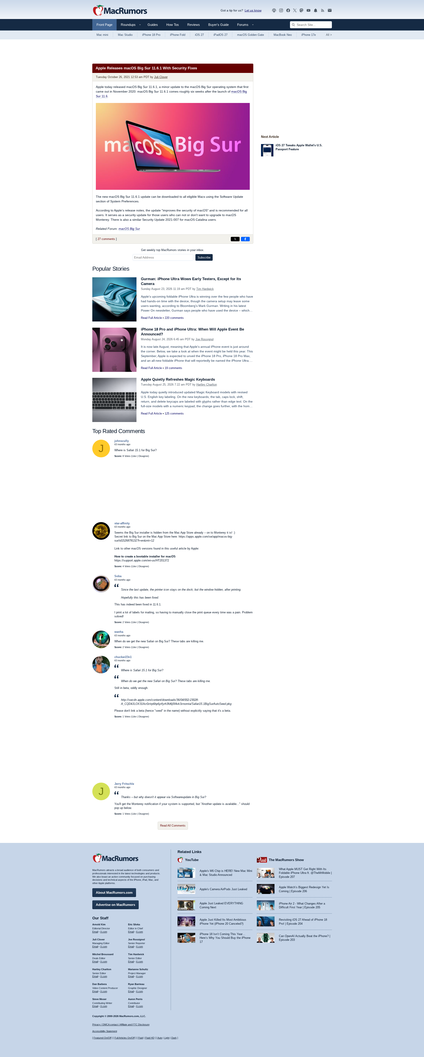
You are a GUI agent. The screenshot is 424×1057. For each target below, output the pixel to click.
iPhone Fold (177, 34)
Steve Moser (99, 999)
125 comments (174, 413)
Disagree (143, 456)
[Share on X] (235, 239)
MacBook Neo (283, 34)
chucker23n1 (123, 657)
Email (95, 931)
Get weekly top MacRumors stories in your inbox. (172, 250)
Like (134, 456)
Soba (117, 576)
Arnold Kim (99, 924)
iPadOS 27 (220, 34)
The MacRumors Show (286, 860)
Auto (159, 1037)
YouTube (192, 860)
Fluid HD (149, 1037)
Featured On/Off (102, 1037)
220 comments (174, 317)
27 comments (106, 239)
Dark (174, 1037)
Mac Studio (125, 34)
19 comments (173, 368)
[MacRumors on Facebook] (288, 10)
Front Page (104, 25)
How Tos (172, 25)
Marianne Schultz (138, 969)
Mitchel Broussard (103, 954)
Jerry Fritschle (124, 783)
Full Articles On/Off (125, 1037)
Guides (153, 25)
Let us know (253, 10)
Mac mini (102, 34)
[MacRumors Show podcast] (274, 10)
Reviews (193, 25)
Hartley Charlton (206, 384)
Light (166, 1037)
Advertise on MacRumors (115, 905)
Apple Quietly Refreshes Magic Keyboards (178, 379)
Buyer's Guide (218, 25)
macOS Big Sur (129, 228)
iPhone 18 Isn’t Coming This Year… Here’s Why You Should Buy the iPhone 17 (225, 937)
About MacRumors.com (114, 892)
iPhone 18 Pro (151, 34)
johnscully (121, 441)
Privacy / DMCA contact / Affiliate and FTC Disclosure (121, 1024)
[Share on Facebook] (245, 239)
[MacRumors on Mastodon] (301, 10)
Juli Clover (161, 77)
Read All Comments (173, 825)
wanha (118, 631)
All (329, 34)
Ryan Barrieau (136, 984)
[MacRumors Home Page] (120, 10)
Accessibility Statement (104, 1031)
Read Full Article (151, 317)
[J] (101, 456)
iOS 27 (199, 34)
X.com (103, 931)
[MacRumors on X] (295, 10)
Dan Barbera (99, 984)
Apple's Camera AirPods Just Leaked (223, 889)
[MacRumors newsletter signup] (329, 10)
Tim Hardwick (205, 289)
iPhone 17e (308, 34)
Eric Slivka (134, 924)
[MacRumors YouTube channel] (308, 10)
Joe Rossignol (204, 339)
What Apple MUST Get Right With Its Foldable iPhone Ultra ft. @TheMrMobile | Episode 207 (305, 872)
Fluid (140, 1037)
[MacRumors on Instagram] (281, 10)
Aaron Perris (135, 999)
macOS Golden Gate (250, 34)
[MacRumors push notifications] (315, 10)
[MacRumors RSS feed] (322, 10)
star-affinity (122, 523)
